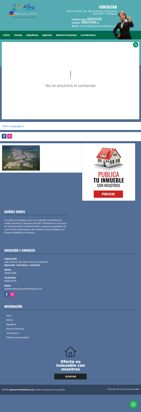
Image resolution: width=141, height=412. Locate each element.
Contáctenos (88, 35)
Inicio (6, 35)
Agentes (47, 35)
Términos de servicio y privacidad (123, 389)
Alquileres (32, 35)
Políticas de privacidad (17, 337)
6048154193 (94, 19)
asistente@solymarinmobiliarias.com (23, 288)
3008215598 (88, 22)
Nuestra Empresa (66, 35)
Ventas (18, 35)
